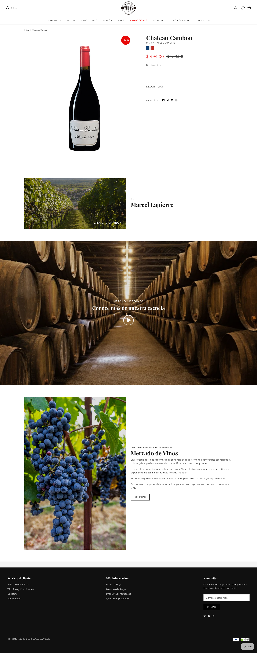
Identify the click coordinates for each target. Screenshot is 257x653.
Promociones (138, 20)
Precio (70, 20)
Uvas (121, 20)
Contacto (12, 593)
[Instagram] (213, 616)
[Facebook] (209, 616)
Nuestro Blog (113, 584)
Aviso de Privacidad (18, 584)
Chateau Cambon (40, 30)
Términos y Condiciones (20, 589)
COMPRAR (140, 497)
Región (107, 20)
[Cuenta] (235, 8)
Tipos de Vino (89, 20)
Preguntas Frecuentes (118, 593)
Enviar (211, 607)
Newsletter (202, 20)
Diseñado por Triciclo (40, 639)
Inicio (26, 30)
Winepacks (54, 20)
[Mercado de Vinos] (128, 8)
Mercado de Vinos (22, 639)
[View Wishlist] (243, 8)
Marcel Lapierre (165, 43)
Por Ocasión (181, 20)
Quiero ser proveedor (118, 598)
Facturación (14, 598)
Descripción (155, 86)
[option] (85, 99)
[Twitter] (204, 616)
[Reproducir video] (128, 320)
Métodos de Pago (116, 589)
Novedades (160, 20)
